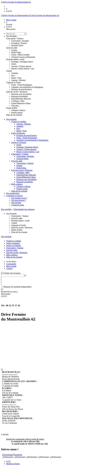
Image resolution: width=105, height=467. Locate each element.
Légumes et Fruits (13, 82)
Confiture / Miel (17, 101)
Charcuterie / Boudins (20, 41)
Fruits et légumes (18, 133)
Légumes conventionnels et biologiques (27, 87)
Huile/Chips (16, 52)
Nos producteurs (12, 193)
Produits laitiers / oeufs (15, 59)
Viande (9, 71)
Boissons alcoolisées (19, 96)
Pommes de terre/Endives (21, 89)
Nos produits (11, 119)
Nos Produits (11, 36)
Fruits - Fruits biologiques (21, 85)
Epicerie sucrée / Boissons (16, 92)
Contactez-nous (17, 205)
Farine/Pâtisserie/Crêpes (21, 103)
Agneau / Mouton (18, 80)
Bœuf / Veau (16, 78)
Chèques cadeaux (18, 110)
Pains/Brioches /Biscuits (21, 99)
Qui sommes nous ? (19, 198)
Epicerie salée (11, 48)
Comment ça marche (14, 196)
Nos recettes (16, 203)
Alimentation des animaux (24, 209)
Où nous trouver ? (18, 200)
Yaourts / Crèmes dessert (21, 66)
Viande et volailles (18, 122)
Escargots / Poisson (19, 43)
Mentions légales (13, 464)
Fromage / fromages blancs (22, 62)
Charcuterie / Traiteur (14, 38)
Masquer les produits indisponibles (18, 287)
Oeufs (13, 64)
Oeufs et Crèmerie (18, 142)
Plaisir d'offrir (11, 108)
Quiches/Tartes (17, 45)
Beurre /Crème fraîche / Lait (22, 69)
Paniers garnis (17, 113)
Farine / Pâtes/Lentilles (20, 55)
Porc (13, 75)
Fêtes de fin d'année (14, 115)
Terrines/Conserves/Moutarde (23, 57)
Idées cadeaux (17, 184)
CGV (8, 461)
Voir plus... (15, 106)
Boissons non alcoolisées (21, 94)
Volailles (14, 73)
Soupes (14, 50)
